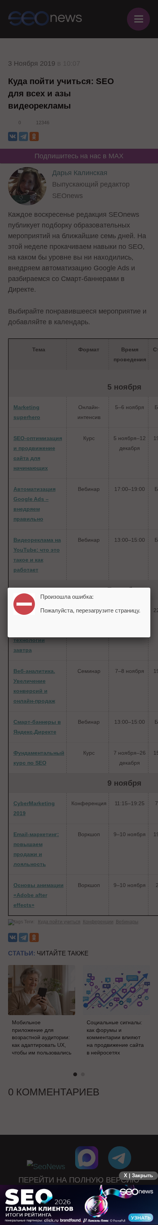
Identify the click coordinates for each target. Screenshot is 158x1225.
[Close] (150, 588)
